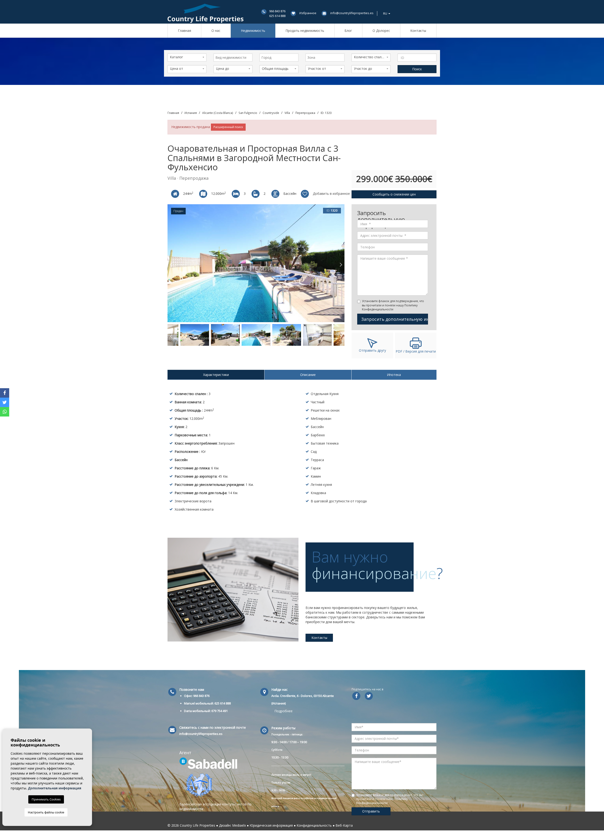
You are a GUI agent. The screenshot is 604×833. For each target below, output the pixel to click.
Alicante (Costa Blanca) (217, 113)
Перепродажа (305, 113)
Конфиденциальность (314, 825)
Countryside (271, 113)
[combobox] (233, 58)
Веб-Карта (344, 825)
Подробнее (283, 711)
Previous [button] (171, 263)
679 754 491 (219, 711)
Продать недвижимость (304, 30)
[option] (256, 263)
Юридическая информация (271, 825)
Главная (184, 30)
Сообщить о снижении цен (394, 194)
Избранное (307, 13)
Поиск (417, 69)
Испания (191, 113)
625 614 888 (277, 16)
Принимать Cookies (46, 799)
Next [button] (341, 263)
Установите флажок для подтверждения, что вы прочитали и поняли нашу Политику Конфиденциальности (393, 305)
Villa (287, 113)
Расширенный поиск (228, 127)
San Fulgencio (248, 113)
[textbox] (234, 57)
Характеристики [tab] (216, 374)
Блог (348, 30)
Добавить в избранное (331, 193)
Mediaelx (239, 825)
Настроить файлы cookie (46, 812)
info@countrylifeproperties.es (351, 13)
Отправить (371, 811)
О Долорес (381, 30)
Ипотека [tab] (394, 374)
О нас (215, 30)
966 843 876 (277, 11)
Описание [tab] (308, 374)
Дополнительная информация (54, 788)
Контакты (418, 30)
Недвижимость (253, 30)
